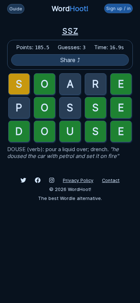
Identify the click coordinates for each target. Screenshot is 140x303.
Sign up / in (118, 8)
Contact (111, 180)
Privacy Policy (78, 180)
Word (70, 8)
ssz (70, 30)
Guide (15, 8)
